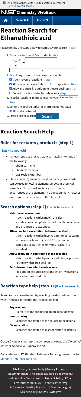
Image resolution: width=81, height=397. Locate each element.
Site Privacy (20, 369)
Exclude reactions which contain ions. (39, 93)
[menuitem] (6, 20)
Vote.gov (55, 392)
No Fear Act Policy (52, 378)
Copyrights (13, 374)
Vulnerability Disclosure (24, 378)
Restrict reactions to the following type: (34, 97)
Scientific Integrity (54, 383)
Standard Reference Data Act (18, 359)
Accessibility (36, 369)
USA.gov (42, 392)
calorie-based (27, 111)
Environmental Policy (27, 383)
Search (21, 20)
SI (13, 111)
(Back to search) (13, 150)
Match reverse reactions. (31, 79)
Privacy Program (56, 369)
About (41, 20)
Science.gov (27, 392)
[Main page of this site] (6, 20)
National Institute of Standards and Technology (8, 12)
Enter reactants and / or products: (34, 55)
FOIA (68, 378)
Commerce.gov (60, 387)
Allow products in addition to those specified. (44, 88)
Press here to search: (22, 115)
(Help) (71, 47)
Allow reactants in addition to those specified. (44, 84)
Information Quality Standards (29, 387)
